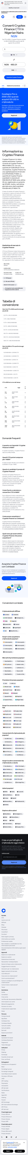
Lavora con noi (5, 920)
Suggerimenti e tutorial (8, 966)
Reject (8, 1151)
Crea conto (4, 997)
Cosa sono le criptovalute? (9, 976)
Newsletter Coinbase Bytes (9, 962)
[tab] (3, 86)
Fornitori (4, 934)
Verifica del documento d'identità (11, 999)
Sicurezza (4, 929)
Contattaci (4, 994)
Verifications (5, 1090)
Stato (3, 1011)
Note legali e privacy (7, 936)
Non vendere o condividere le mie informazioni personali (11, 944)
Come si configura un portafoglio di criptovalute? (12, 981)
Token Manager (6, 1045)
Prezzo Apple (5, 1129)
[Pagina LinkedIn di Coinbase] (6, 1137)
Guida (3, 992)
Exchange (4, 1054)
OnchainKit (4, 1085)
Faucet (3, 1100)
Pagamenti (4, 1042)
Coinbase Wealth (6, 1023)
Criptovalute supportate (8, 1009)
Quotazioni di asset (7, 1038)
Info (2, 917)
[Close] (24, 1142)
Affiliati (3, 922)
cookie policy (10, 1142)
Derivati (3, 1030)
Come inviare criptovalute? (9, 985)
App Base (4, 1018)
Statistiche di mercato (8, 959)
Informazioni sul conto (8, 1001)
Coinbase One (5, 1021)
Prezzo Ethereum (6, 1116)
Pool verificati (5, 1059)
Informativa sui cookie (8, 939)
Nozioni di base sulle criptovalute (11, 964)
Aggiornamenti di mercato (9, 971)
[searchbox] (14, 70)
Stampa (3, 927)
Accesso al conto (6, 1006)
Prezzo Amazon (6, 1133)
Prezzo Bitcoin (5, 1114)
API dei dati (4, 1088)
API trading (4, 1081)
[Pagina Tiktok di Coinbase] (16, 1137)
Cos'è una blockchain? (8, 978)
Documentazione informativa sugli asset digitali (13, 948)
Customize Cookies (12, 1147)
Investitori (4, 932)
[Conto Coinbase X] (1, 1137)
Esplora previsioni (6, 1032)
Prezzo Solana (5, 1119)
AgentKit (4, 1095)
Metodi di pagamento (7, 1004)
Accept (20, 1151)
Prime (3, 1050)
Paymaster (4, 1083)
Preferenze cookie (6, 941)
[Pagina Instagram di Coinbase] (11, 1137)
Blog (2, 925)
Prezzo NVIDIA (5, 1126)
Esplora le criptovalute (8, 954)
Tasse (3, 987)
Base (2, 1066)
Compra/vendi (5, 1016)
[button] (25, 17)
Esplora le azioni (6, 957)
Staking (3, 1052)
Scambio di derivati (7, 1057)
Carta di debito (5, 1028)
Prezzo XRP (4, 1121)
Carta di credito (6, 1025)
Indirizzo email (5, 853)
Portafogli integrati (7, 1071)
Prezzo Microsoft (6, 1131)
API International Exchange (9, 1104)
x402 (2, 1078)
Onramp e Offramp (6, 1076)
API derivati (4, 1109)
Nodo (3, 1092)
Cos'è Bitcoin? (5, 973)
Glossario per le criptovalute (10, 969)
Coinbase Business (7, 1040)
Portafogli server (6, 1069)
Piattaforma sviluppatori (8, 1064)
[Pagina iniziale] (2, 16)
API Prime (4, 1107)
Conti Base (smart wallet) (9, 1074)
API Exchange (5, 1102)
